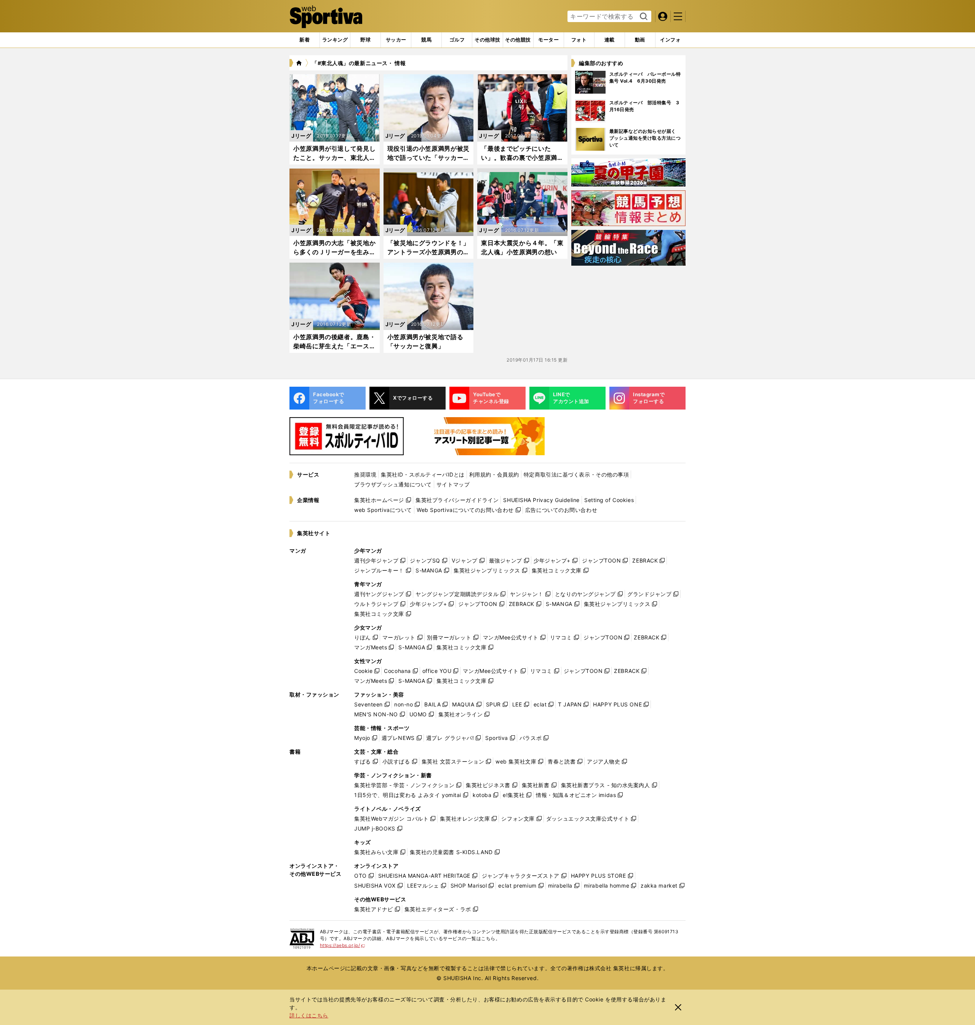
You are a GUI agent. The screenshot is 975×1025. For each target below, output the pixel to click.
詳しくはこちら (308, 1015)
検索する (643, 16)
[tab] (365, 40)
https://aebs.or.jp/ (342, 945)
